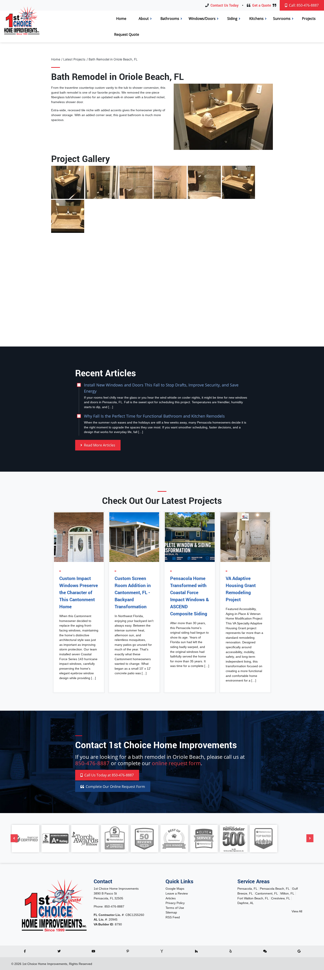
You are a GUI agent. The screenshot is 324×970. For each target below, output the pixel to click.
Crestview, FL (280, 898)
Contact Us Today (224, 5)
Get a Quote (261, 5)
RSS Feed (173, 917)
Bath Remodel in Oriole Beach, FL (113, 59)
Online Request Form (115, 786)
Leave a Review (177, 893)
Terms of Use (175, 908)
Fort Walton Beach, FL (253, 898)
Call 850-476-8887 (109, 775)
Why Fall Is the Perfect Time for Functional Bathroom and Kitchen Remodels (154, 416)
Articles (171, 898)
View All (297, 911)
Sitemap (171, 912)
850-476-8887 (92, 763)
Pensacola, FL (247, 888)
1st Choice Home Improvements (44, 964)
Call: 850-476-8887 (303, 5)
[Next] (309, 838)
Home (55, 59)
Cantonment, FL (266, 893)
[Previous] (14, 838)
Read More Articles (99, 445)
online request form (176, 763)
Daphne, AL (245, 903)
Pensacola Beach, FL (275, 888)
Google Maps (175, 888)
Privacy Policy (175, 903)
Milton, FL (287, 893)
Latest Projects (74, 59)
